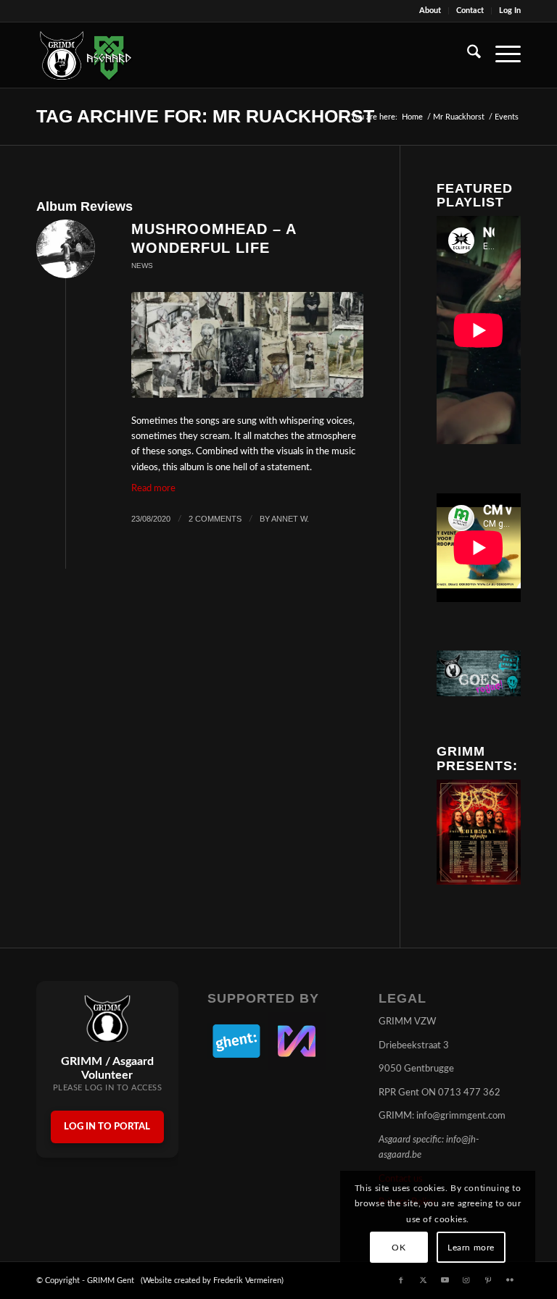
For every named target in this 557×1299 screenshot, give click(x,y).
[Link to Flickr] (510, 1280)
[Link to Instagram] (466, 1280)
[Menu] (501, 55)
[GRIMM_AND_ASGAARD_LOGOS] (85, 55)
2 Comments (215, 518)
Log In (510, 10)
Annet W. (290, 518)
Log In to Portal (107, 1127)
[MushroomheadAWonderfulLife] (247, 345)
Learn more (471, 1247)
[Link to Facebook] (401, 1280)
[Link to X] (423, 1280)
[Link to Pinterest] (488, 1280)
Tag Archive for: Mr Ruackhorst (205, 116)
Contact (470, 10)
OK (398, 1247)
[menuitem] (430, 10)
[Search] (467, 55)
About (430, 10)
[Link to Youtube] (444, 1280)
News (142, 266)
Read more (153, 488)
